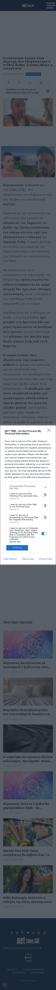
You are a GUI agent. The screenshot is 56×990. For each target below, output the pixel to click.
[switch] (44, 494)
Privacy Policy (45, 559)
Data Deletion (10, 559)
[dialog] (28, 495)
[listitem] (28, 487)
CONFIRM (17, 548)
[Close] (50, 431)
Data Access (28, 559)
